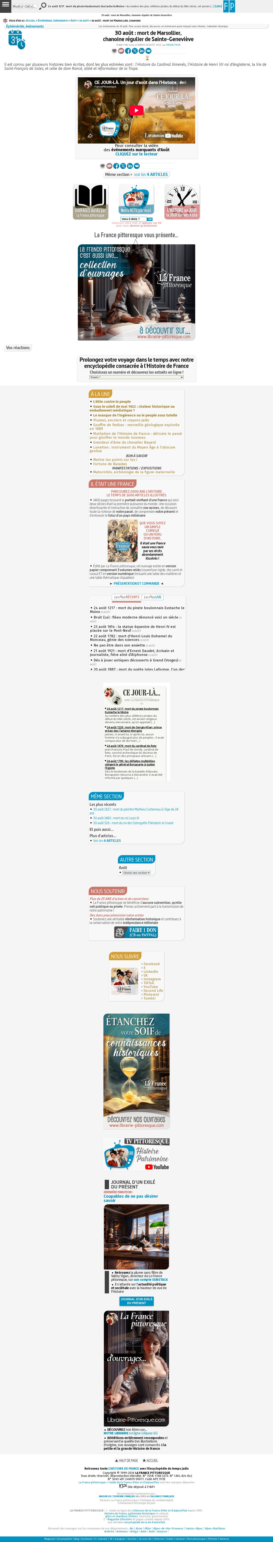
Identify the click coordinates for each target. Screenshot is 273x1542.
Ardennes (122, 1531)
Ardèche (109, 1531)
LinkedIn (151, 971)
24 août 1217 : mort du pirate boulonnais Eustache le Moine (137, 610)
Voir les (107, 840)
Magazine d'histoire (119, 1519)
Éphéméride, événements (53, 20)
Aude (152, 1531)
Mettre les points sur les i (115, 459)
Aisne (139, 1528)
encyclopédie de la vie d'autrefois (144, 1522)
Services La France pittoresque (119, 1500)
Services (224, 1539)
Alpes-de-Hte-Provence (168, 1528)
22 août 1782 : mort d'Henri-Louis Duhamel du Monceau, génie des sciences (131, 638)
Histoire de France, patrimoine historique (129, 1513)
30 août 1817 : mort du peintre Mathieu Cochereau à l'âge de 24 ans (134, 811)
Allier (148, 1528)
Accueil (30, 20)
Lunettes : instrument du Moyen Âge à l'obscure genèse (132, 449)
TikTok (149, 983)
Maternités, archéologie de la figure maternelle (134, 472)
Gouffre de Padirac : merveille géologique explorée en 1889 (135, 427)
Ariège (134, 1531)
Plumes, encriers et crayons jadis (121, 420)
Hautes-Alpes (194, 1528)
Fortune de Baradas (110, 464)
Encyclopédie (64, 1539)
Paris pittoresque (196, 1539)
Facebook (152, 964)
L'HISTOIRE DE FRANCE (123, 1468)
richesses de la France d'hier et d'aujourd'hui (159, 1510)
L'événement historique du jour (136, 1503)
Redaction (173, 45)
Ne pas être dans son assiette (119, 645)
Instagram (152, 979)
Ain (131, 1528)
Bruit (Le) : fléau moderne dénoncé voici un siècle (136, 617)
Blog (76, 1539)
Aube (144, 1531)
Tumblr (150, 998)
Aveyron (162, 1531)
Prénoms (212, 1539)
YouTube (151, 987)
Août (73, 20)
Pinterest (151, 994)
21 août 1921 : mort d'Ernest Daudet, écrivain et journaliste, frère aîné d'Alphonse (132, 653)
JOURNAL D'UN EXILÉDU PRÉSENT (136, 1301)
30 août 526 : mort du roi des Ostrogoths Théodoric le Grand (133, 823)
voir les (151, 174)
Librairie (180, 1539)
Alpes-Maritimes (215, 1528)
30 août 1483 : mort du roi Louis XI (116, 818)
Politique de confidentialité (156, 1500)
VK (146, 975)
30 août (84, 20)
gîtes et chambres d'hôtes (121, 1516)
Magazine (49, 1539)
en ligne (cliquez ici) (130, 1433)
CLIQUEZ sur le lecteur (136, 154)
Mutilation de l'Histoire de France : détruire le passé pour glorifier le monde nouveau (136, 435)
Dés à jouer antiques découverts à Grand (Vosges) (136, 660)
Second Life (153, 990)
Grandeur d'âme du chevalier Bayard (124, 442)
